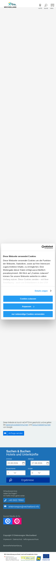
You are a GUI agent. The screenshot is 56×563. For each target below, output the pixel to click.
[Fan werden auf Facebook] (7, 521)
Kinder (30, 468)
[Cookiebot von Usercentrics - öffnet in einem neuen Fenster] (41, 247)
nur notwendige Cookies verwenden (28, 314)
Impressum (7, 539)
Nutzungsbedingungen (41, 425)
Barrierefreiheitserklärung (12, 546)
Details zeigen (41, 291)
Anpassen (26, 306)
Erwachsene (10, 468)
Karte (40, 8)
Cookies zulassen (28, 299)
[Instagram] (17, 521)
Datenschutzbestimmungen (17, 425)
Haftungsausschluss (31, 539)
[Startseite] (11, 5)
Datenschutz (17, 539)
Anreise (9, 459)
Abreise (31, 459)
